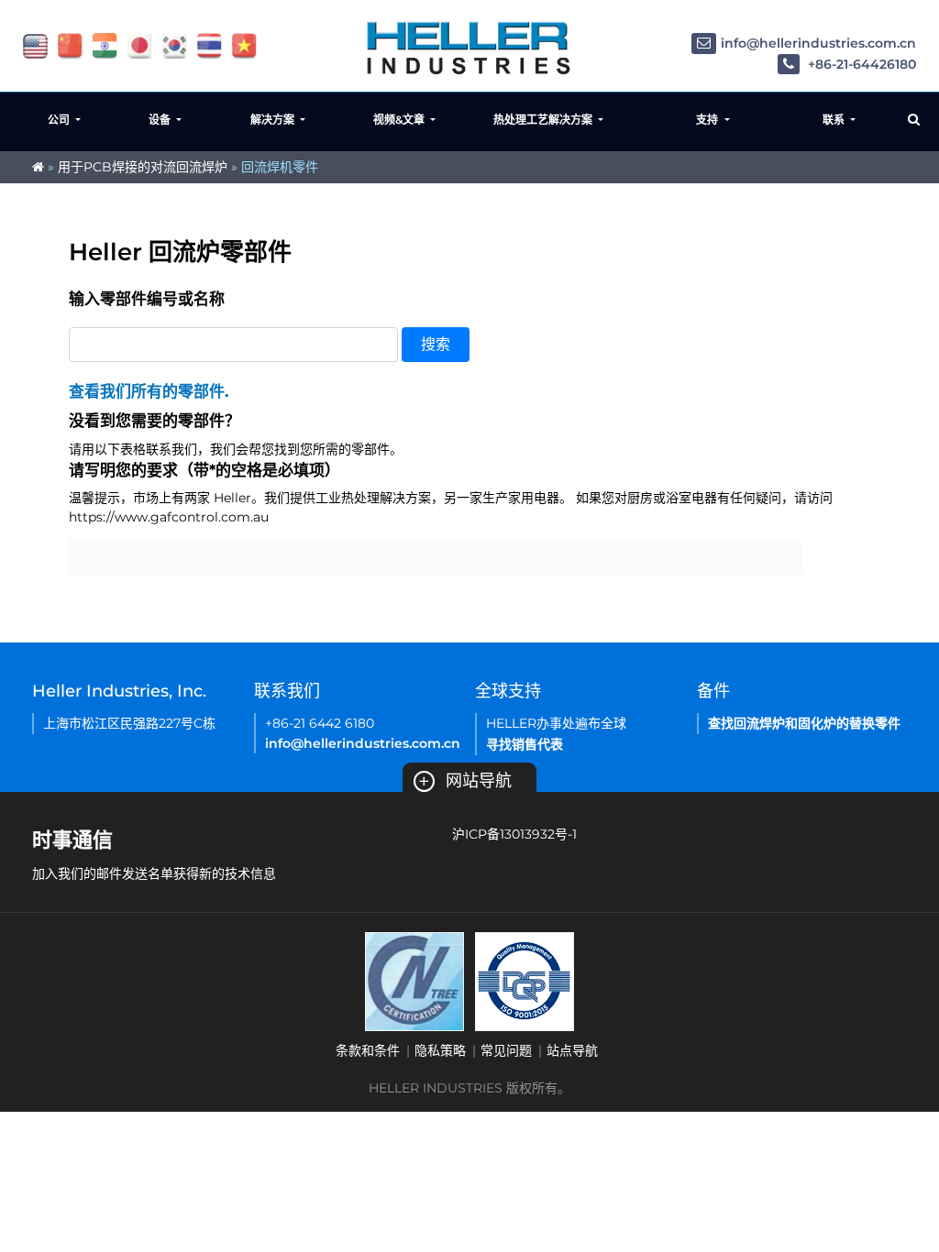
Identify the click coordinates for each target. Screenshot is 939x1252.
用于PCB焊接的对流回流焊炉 (142, 167)
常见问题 (506, 1050)
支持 (708, 119)
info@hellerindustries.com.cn (818, 43)
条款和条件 (368, 1050)
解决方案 (273, 119)
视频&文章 (400, 119)
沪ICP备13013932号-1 (514, 834)
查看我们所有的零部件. (148, 391)
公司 (60, 119)
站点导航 (572, 1050)
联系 (835, 119)
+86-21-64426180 (860, 64)
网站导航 (465, 781)
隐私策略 (440, 1050)
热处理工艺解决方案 (544, 119)
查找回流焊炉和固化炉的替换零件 (804, 723)
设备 (161, 119)
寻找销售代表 (524, 744)
